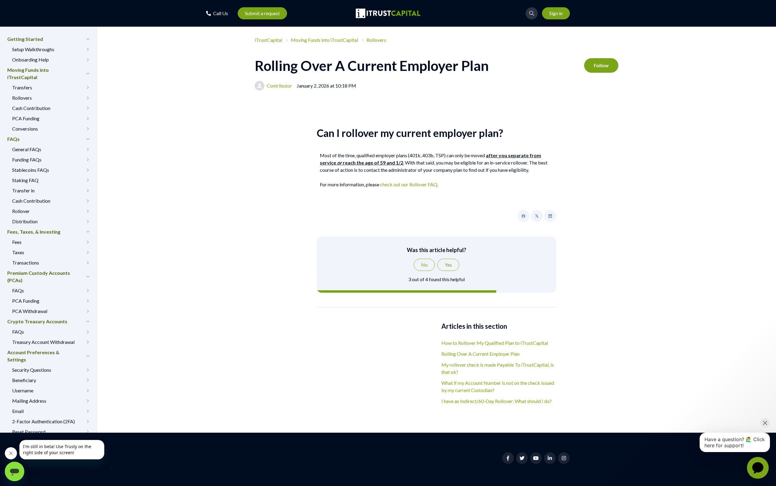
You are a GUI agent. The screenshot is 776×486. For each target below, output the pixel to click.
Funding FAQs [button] (27, 159)
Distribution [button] (25, 221)
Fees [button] (17, 242)
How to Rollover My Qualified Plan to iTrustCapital (494, 343)
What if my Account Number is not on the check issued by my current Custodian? (497, 386)
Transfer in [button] (23, 190)
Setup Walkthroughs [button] (33, 49)
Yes (448, 265)
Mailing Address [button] (29, 401)
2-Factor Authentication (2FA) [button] (43, 421)
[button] (217, 13)
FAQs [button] (13, 139)
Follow (601, 65)
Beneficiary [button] (24, 380)
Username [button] (22, 390)
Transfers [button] (22, 87)
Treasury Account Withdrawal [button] (43, 342)
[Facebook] (523, 216)
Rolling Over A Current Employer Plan (480, 354)
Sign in (556, 13)
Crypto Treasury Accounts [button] (37, 321)
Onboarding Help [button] (30, 59)
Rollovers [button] (22, 98)
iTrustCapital (268, 40)
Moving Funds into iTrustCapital (324, 40)
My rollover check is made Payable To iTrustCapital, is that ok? (497, 368)
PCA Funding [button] (25, 118)
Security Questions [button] (31, 370)
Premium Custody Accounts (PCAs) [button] (38, 276)
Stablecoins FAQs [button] (30, 170)
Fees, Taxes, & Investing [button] (33, 232)
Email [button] (18, 411)
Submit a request (262, 13)
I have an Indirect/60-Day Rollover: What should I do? (496, 401)
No (424, 265)
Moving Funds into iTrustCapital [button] (28, 73)
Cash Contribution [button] (31, 108)
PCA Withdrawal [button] (29, 311)
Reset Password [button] (28, 431)
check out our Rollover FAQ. (409, 184)
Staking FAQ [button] (25, 180)
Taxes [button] (18, 252)
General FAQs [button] (26, 149)
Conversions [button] (25, 128)
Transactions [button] (25, 262)
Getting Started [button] (25, 39)
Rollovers (376, 40)
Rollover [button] (21, 211)
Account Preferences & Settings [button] (33, 355)
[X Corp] (537, 216)
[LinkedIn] (550, 216)
